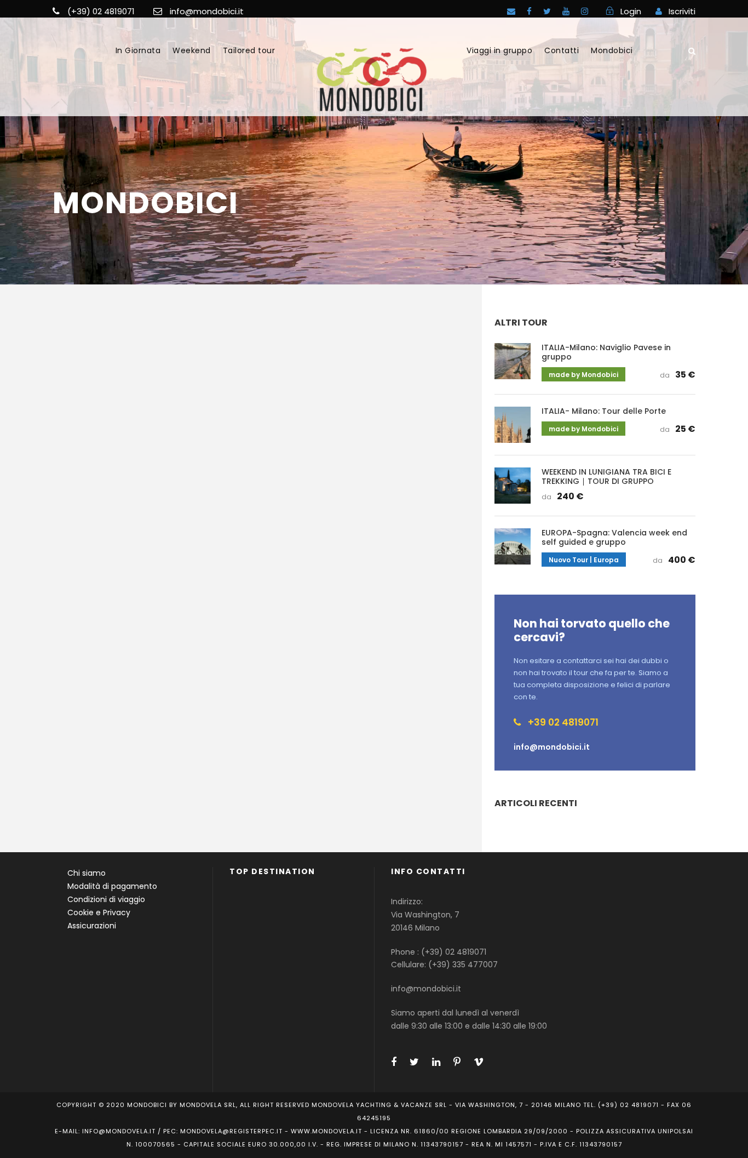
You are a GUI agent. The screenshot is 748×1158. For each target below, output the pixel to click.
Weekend (191, 50)
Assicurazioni (91, 925)
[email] (511, 11)
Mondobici (612, 50)
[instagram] (584, 11)
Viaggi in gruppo (499, 50)
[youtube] (565, 11)
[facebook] (529, 11)
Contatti (561, 50)
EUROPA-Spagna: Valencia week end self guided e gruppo (614, 537)
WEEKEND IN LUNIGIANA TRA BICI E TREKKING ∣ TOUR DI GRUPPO (606, 476)
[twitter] (547, 11)
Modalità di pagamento (112, 886)
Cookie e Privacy (98, 912)
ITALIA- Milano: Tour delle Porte (604, 411)
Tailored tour (249, 50)
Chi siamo (86, 873)
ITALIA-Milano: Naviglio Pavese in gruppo (606, 352)
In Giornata (138, 50)
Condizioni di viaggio (106, 899)
